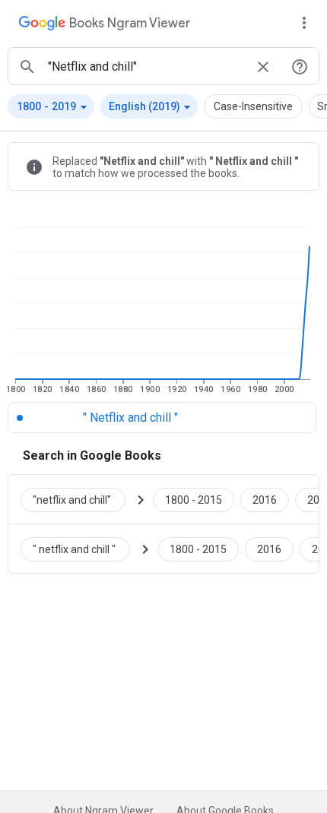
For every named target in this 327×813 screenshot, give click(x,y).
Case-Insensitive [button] (253, 106)
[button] (51, 106)
